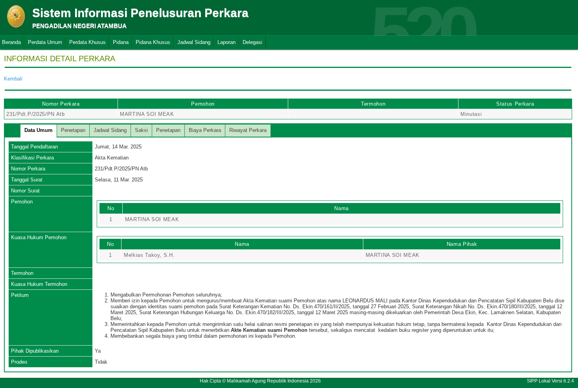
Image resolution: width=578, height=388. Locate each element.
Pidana (121, 42)
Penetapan (73, 130)
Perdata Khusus (87, 42)
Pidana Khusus (153, 42)
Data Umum (38, 130)
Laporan (226, 42)
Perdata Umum (45, 42)
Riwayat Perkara (248, 130)
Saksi (141, 130)
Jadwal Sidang (193, 42)
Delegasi (252, 42)
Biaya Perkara (205, 130)
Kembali (13, 79)
